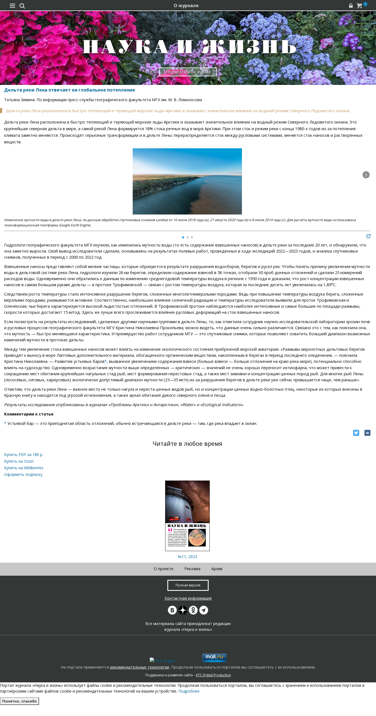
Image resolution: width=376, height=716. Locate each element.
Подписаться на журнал (188, 71)
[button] (366, 174)
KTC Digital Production (213, 675)
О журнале (186, 5)
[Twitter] (356, 433)
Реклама (192, 568)
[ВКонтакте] (367, 433)
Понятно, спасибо (19, 701)
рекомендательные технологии (139, 667)
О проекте (163, 568)
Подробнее (189, 691)
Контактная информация (188, 598)
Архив (216, 568)
